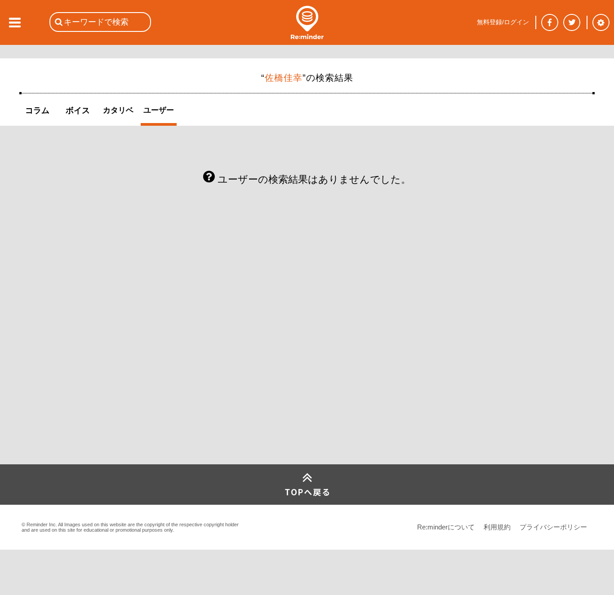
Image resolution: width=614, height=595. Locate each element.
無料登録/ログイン (503, 22)
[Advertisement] (86, 397)
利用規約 (497, 527)
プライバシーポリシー (553, 527)
